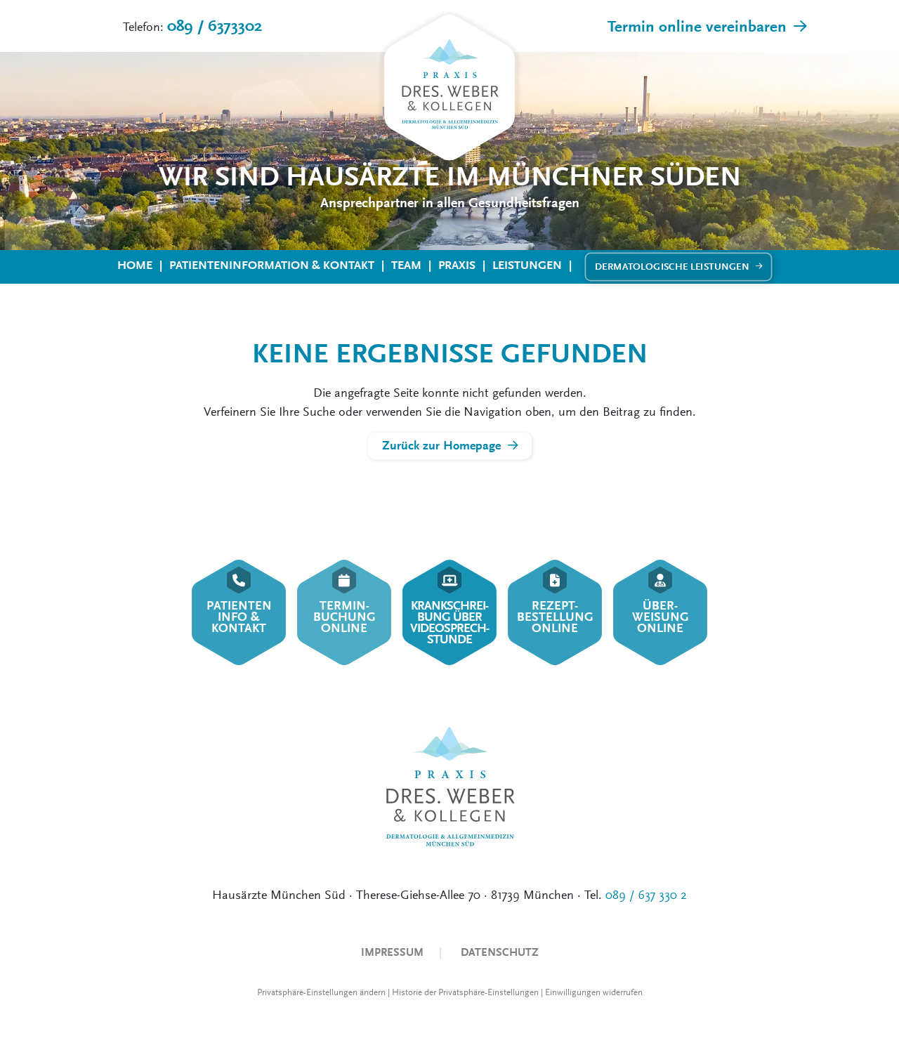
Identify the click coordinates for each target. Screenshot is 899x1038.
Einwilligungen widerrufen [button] (594, 992)
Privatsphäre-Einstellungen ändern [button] (321, 992)
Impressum (392, 952)
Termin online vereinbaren (697, 27)
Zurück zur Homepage (441, 445)
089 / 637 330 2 (646, 894)
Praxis (456, 265)
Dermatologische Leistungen (672, 266)
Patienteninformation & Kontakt (271, 265)
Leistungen (527, 265)
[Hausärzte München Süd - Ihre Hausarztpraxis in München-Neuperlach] (449, 89)
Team (406, 265)
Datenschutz (500, 952)
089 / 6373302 (214, 26)
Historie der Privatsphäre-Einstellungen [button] (465, 992)
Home (134, 265)
